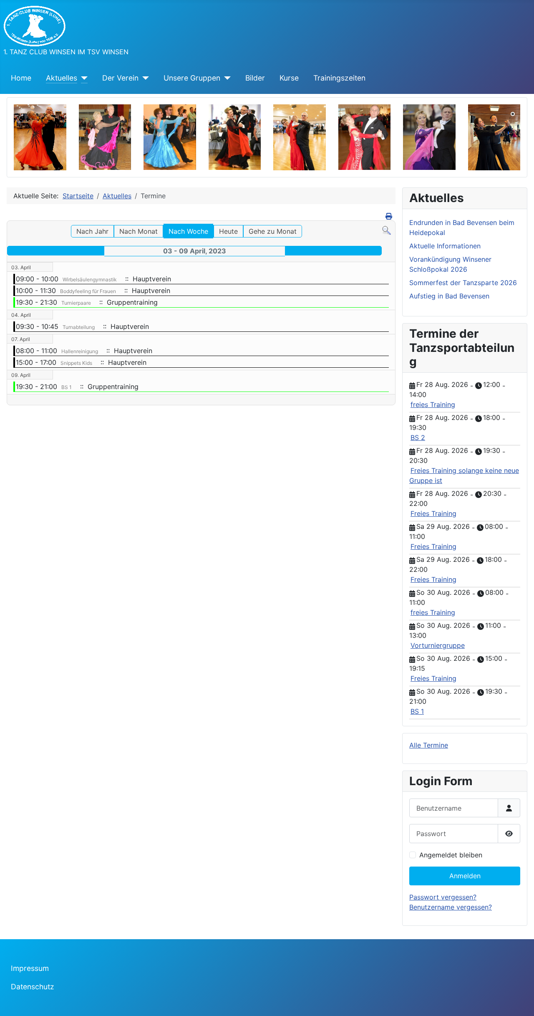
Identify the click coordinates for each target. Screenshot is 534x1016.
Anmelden (465, 876)
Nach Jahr (92, 231)
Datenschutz (32, 986)
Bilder (255, 77)
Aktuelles (61, 77)
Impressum (30, 968)
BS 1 (66, 387)
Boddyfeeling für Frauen (88, 291)
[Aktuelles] (82, 78)
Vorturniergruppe (438, 645)
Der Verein (120, 77)
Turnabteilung (79, 327)
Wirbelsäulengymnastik (90, 279)
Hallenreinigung (79, 351)
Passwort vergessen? (442, 897)
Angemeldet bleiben (450, 855)
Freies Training (433, 513)
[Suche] (386, 230)
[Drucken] (389, 216)
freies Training (433, 404)
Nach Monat (138, 231)
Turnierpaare (76, 303)
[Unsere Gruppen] (225, 78)
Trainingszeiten (339, 77)
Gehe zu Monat (273, 231)
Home (21, 77)
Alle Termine (428, 745)
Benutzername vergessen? (450, 907)
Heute (228, 231)
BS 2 (418, 437)
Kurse (289, 77)
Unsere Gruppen (192, 77)
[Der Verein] (144, 78)
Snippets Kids (76, 363)
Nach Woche (188, 231)
